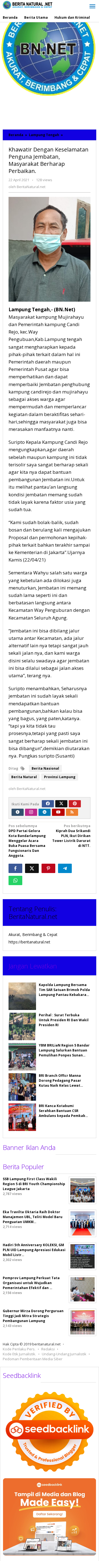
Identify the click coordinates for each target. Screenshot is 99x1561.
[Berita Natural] (27, 4)
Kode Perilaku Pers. (19, 1349)
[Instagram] (31, 812)
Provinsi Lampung (59, 777)
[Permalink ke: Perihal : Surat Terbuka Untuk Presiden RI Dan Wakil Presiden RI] (22, 1026)
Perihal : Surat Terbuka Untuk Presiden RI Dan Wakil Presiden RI (64, 1020)
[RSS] (72, 812)
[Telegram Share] (65, 868)
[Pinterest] (75, 803)
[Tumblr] (18, 812)
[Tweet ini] (32, 868)
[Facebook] (48, 803)
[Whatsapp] (15, 880)
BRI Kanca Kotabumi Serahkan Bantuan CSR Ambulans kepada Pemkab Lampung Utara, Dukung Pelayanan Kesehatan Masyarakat (62, 1118)
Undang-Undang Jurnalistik (64, 1353)
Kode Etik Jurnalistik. (19, 1353)
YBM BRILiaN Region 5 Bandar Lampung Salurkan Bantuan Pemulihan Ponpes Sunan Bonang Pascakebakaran (64, 1052)
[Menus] (92, 6)
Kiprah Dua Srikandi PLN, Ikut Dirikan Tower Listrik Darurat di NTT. (71, 836)
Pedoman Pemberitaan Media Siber (32, 1358)
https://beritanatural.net (29, 942)
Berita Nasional (45, 768)
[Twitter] (61, 803)
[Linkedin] (44, 812)
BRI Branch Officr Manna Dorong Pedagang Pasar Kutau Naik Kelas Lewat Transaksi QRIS (60, 1083)
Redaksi (48, 1349)
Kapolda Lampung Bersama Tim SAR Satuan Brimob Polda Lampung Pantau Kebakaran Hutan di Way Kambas (64, 992)
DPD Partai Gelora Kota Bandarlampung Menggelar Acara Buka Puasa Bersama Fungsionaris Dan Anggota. (27, 841)
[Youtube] (58, 812)
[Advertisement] (49, 74)
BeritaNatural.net (33, 916)
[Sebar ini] (15, 868)
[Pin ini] (48, 868)
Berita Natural (24, 777)
